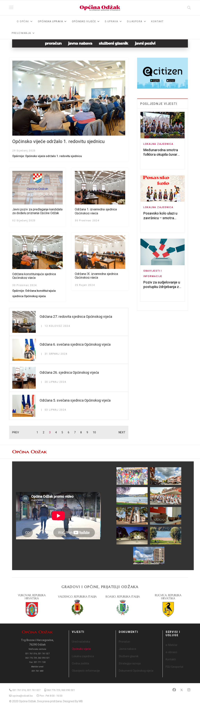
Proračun (124, 641)
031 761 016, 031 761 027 (26, 690)
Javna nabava (127, 648)
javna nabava (80, 43)
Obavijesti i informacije (86, 670)
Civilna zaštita (80, 663)
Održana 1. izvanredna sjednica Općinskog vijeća (96, 211)
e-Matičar (172, 645)
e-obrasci (171, 652)
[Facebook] (174, 690)
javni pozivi (145, 43)
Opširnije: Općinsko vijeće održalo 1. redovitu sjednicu (47, 156)
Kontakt (157, 21)
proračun (53, 43)
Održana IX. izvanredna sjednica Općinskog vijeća (96, 275)
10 (94, 432)
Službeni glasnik (128, 656)
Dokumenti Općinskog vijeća (136, 670)
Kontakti (171, 659)
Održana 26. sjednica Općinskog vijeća (69, 372)
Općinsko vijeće (81, 648)
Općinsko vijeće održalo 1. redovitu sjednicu (58, 141)
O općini (23, 21)
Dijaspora (134, 21)
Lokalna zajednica (158, 144)
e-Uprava (111, 21)
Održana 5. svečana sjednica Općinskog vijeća (75, 400)
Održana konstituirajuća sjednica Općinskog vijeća (34, 276)
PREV (15, 432)
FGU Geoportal (174, 666)
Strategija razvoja (130, 663)
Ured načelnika (81, 641)
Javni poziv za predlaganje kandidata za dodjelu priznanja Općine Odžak (37, 211)
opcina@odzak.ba (22, 695)
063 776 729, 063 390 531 (61, 690)
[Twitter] (181, 690)
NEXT (122, 432)
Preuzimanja (21, 33)
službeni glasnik (113, 43)
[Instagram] (188, 690)
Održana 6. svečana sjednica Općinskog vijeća (75, 344)
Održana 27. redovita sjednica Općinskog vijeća (76, 316)
